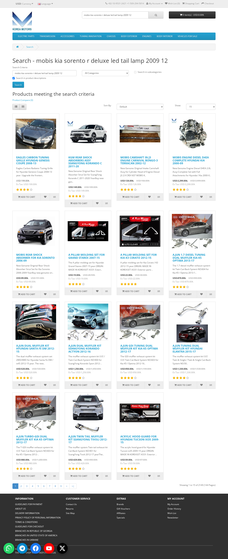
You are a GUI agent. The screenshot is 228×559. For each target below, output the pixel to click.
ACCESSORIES (67, 36)
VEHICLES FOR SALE (187, 36)
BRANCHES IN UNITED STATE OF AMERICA (36, 535)
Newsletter (172, 517)
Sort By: (107, 105)
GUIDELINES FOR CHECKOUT (29, 526)
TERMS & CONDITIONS (26, 522)
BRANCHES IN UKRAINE (26, 539)
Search (29, 46)
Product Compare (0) (22, 100)
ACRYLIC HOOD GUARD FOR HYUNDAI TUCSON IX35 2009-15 (139, 439)
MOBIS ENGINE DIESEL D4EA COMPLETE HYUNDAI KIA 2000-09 (191, 160)
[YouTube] (49, 548)
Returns (70, 508)
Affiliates (121, 513)
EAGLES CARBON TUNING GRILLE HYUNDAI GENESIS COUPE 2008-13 (33, 160)
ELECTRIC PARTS (26, 36)
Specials (121, 517)
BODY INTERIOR (164, 36)
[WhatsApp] (9, 548)
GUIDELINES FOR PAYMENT (28, 504)
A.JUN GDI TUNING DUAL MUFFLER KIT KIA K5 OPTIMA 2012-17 (139, 348)
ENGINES (146, 36)
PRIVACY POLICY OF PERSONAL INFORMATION (38, 517)
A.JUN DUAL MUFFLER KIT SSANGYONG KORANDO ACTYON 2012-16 (84, 348)
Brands (120, 504)
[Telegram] (22, 548)
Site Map (70, 513)
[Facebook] (35, 548)
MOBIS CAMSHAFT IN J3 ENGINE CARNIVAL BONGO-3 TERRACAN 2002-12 (139, 160)
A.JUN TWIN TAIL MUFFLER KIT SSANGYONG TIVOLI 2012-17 (87, 439)
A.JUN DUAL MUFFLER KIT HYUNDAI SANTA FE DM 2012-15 (35, 348)
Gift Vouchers (123, 508)
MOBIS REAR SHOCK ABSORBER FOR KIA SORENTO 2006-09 (35, 257)
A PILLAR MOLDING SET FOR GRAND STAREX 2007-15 (86, 256)
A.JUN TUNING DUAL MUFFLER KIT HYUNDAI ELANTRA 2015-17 (188, 348)
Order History (174, 508)
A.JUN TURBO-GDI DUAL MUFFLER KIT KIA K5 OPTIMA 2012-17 (35, 439)
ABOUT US (20, 508)
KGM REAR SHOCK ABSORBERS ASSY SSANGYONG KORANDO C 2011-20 (85, 162)
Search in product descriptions (31, 78)
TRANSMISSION (47, 36)
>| (73, 486)
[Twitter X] (62, 548)
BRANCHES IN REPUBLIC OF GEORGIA (33, 530)
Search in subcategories (150, 72)
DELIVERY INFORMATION (27, 513)
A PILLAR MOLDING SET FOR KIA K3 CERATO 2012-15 (138, 256)
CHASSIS (111, 36)
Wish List (171, 513)
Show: (178, 105)
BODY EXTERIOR (129, 36)
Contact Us (71, 504)
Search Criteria (19, 67)
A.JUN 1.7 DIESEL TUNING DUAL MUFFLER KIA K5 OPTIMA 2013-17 (189, 257)
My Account (173, 504)
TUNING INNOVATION (91, 36)
